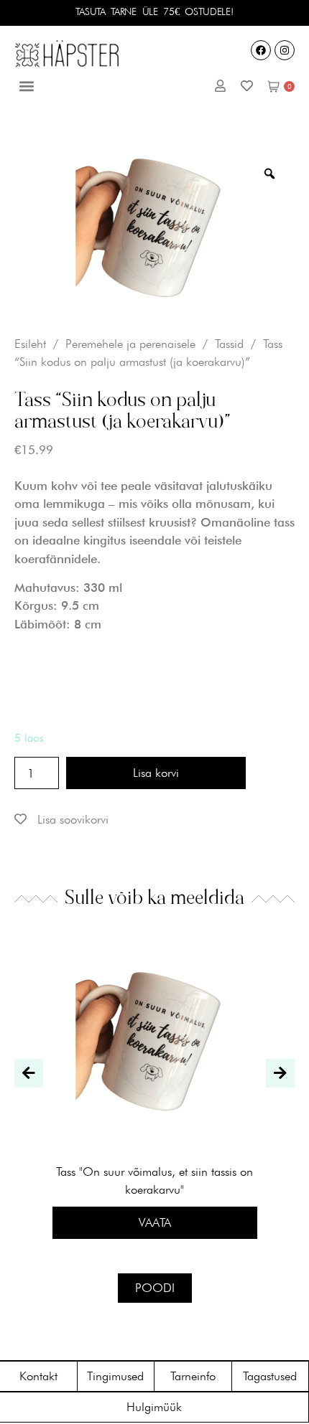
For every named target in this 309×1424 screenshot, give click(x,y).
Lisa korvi (156, 772)
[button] (26, 86)
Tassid (229, 343)
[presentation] (28, 1073)
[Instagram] (285, 50)
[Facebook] (261, 50)
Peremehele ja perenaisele (130, 343)
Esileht (30, 343)
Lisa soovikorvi (71, 819)
